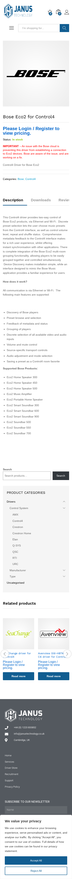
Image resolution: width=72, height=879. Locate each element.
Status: (7, 139)
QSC (15, 551)
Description (13, 200)
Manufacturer (18, 570)
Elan (15, 539)
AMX (15, 514)
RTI (14, 557)
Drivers (11, 501)
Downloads (41, 200)
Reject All (36, 870)
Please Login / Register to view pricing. (31, 131)
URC (15, 564)
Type (13, 576)
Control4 (30, 178)
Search (64, 28)
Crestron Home (21, 533)
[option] (18, 652)
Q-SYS (16, 545)
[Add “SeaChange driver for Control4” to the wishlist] (23, 647)
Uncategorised (15, 582)
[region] (36, 847)
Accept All (36, 860)
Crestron (17, 527)
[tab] (15, 201)
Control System (19, 508)
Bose (21, 178)
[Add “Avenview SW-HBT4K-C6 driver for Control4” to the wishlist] (58, 647)
